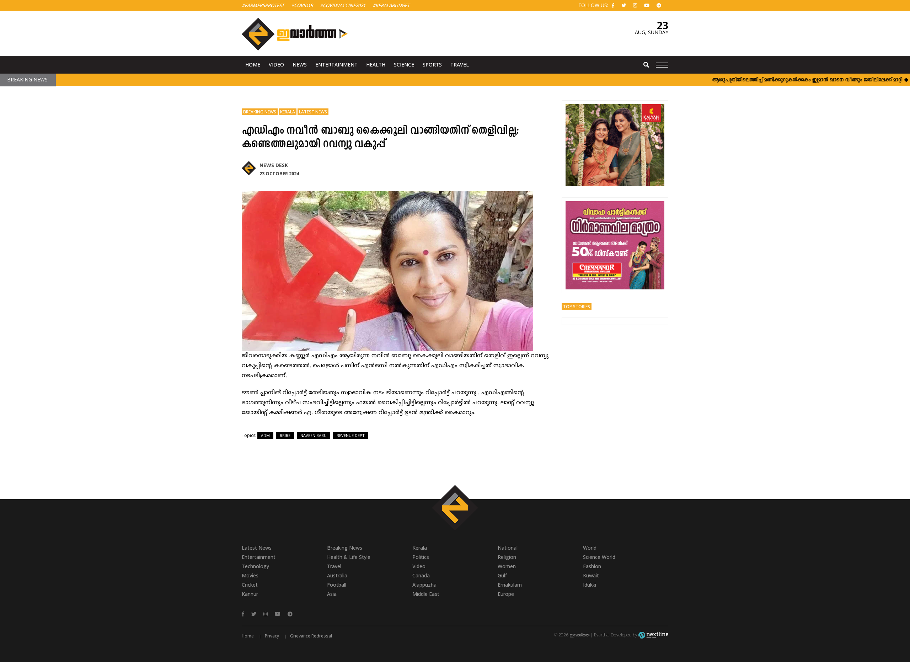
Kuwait (591, 575)
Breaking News (259, 112)
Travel (459, 64)
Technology (255, 566)
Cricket (250, 584)
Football (336, 584)
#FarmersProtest (263, 5)
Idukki (589, 584)
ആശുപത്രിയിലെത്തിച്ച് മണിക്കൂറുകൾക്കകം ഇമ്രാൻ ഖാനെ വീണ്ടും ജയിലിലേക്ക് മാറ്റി (789, 80)
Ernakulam (510, 584)
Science (404, 64)
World (589, 547)
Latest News (313, 112)
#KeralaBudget (391, 5)
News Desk (273, 165)
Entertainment (336, 64)
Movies (250, 575)
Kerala (287, 112)
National (508, 547)
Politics (420, 557)
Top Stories (576, 307)
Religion (507, 557)
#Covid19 (302, 5)
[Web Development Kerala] (653, 635)
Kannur (250, 594)
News (300, 64)
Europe (506, 594)
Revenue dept (351, 435)
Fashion (592, 566)
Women (507, 566)
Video (276, 64)
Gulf (502, 575)
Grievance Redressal (311, 636)
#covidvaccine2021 (342, 5)
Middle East (425, 594)
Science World (599, 557)
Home (252, 64)
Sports (432, 64)
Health (375, 64)
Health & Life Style (348, 557)
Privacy (272, 636)
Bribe (285, 435)
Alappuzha (424, 584)
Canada (421, 575)
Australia (337, 575)
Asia (332, 594)
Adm (265, 435)
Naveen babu (313, 435)
